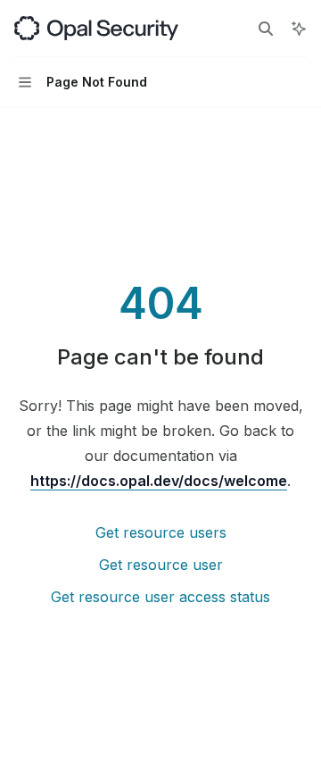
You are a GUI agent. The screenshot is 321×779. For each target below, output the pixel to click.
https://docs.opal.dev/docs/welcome (158, 481)
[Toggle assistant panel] (299, 29)
